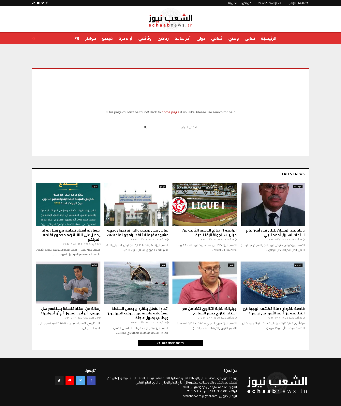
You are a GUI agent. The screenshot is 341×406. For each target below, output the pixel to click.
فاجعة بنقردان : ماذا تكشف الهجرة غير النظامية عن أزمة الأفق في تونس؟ (274, 310)
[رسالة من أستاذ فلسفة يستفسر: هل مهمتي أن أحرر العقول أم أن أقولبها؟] (68, 283)
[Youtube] (70, 380)
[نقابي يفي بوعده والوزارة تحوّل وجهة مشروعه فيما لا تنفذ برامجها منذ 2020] (136, 204)
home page (170, 112)
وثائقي (145, 38)
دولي (201, 38)
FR (77, 38)
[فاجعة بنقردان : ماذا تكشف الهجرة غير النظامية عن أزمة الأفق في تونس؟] (273, 283)
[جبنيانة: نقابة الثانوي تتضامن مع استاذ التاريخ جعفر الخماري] (204, 283)
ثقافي (216, 38)
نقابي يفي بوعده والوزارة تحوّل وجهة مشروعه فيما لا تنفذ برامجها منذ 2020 (138, 232)
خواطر (90, 38)
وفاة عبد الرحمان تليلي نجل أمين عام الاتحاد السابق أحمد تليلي (275, 232)
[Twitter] (80, 380)
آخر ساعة (183, 38)
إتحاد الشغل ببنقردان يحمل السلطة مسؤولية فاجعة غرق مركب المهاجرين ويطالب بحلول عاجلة (138, 313)
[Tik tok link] (33, 3)
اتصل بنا (232, 3)
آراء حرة (125, 38)
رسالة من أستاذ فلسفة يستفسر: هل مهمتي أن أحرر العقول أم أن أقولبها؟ (70, 310)
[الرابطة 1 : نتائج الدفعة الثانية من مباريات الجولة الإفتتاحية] (204, 204)
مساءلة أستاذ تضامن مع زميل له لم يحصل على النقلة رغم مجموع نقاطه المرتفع (70, 235)
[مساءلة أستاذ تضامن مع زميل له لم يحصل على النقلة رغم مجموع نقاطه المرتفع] (68, 204)
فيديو (107, 38)
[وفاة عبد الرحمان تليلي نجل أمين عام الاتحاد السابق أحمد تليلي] (273, 204)
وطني (233, 38)
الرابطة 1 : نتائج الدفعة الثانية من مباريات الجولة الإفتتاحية (209, 232)
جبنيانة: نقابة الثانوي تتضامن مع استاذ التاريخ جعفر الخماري (209, 310)
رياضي (163, 38)
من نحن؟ (246, 3)
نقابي (250, 38)
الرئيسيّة (268, 38)
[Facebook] (91, 380)
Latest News (293, 174)
